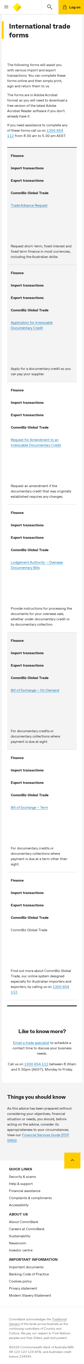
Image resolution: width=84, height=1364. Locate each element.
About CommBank (23, 1222)
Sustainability (19, 1236)
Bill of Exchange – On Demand (35, 690)
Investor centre (20, 1250)
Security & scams (22, 1176)
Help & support (21, 1183)
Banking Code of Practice (29, 1274)
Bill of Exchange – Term (29, 807)
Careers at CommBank (27, 1229)
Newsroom (17, 1243)
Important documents (26, 1267)
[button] (4, 7)
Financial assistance (24, 1190)
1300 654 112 (36, 1064)
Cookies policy (20, 1281)
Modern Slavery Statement (30, 1295)
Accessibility (18, 1205)
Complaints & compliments (30, 1198)
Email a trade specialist (31, 1042)
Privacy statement (23, 1288)
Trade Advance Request (29, 205)
